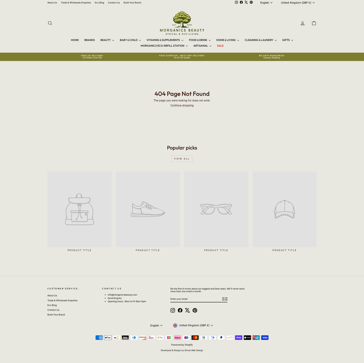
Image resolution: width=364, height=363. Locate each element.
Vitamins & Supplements (163, 40)
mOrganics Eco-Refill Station (163, 45)
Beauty (105, 40)
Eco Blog (99, 2)
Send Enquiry (115, 298)
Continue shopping (182, 105)
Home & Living (226, 40)
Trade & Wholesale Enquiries (76, 2)
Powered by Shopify (182, 344)
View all (182, 158)
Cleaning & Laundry (259, 40)
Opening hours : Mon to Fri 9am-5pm (127, 301)
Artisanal (201, 45)
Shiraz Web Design (193, 350)
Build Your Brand (132, 2)
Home (75, 40)
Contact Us (114, 2)
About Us (52, 2)
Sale (220, 45)
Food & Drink (198, 40)
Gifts (286, 40)
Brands (89, 40)
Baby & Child (129, 40)
